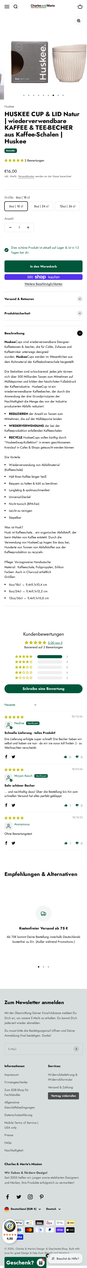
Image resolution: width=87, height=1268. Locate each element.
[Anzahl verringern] (10, 227)
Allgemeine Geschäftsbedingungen (19, 1104)
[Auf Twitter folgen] (19, 1197)
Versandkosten (26, 176)
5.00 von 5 (55, 643)
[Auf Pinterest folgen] (42, 1197)
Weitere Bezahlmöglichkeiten (43, 284)
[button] (14, 160)
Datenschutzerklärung (18, 1115)
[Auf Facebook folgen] (7, 1197)
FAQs (8, 1143)
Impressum (11, 1074)
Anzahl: (9, 218)
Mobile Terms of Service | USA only (21, 1125)
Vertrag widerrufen (63, 1096)
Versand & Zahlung (60, 1087)
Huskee (9, 106)
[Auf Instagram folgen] (30, 1197)
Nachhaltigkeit (13, 1150)
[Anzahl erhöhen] (28, 227)
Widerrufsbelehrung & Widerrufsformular (62, 1077)
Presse (8, 1135)
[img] (14, 717)
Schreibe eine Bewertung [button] (43, 688)
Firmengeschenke (15, 1082)
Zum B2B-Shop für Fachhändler (16, 1092)
